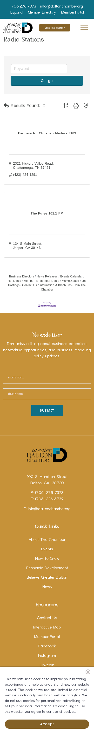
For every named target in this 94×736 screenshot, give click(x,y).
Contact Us (29, 285)
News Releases (47, 276)
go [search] (50, 80)
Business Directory (21, 276)
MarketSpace (70, 281)
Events (47, 549)
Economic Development (47, 568)
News (47, 587)
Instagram (47, 656)
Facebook (47, 646)
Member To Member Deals (41, 281)
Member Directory (42, 13)
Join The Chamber (55, 27)
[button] (84, 27)
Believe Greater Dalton (47, 578)
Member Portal (72, 13)
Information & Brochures (56, 285)
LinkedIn (47, 665)
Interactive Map (47, 627)
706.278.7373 (23, 6)
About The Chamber (47, 540)
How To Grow (47, 559)
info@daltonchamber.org (61, 6)
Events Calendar (71, 276)
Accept (47, 724)
